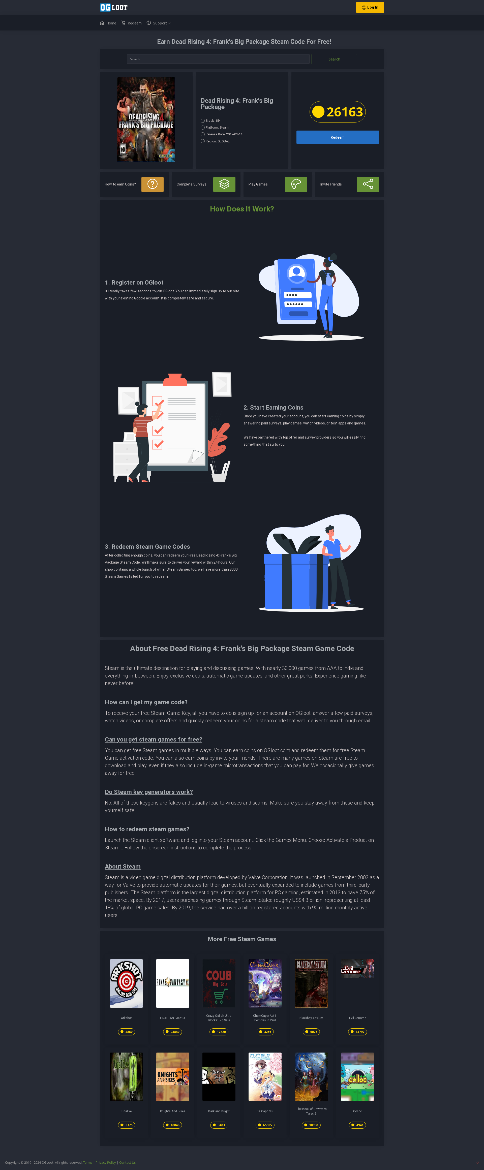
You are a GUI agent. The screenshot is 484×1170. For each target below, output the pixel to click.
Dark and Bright (219, 1111)
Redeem (338, 137)
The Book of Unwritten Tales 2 (311, 1111)
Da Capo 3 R (265, 1111)
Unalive (127, 1111)
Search (334, 59)
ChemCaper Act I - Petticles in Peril (265, 1018)
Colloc (357, 1111)
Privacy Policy (106, 1162)
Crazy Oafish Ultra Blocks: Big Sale (218, 1018)
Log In (372, 7)
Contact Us (127, 1162)
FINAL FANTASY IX (172, 1018)
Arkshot (126, 1018)
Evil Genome (357, 1018)
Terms (87, 1162)
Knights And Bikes (172, 1111)
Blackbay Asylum (311, 1018)
